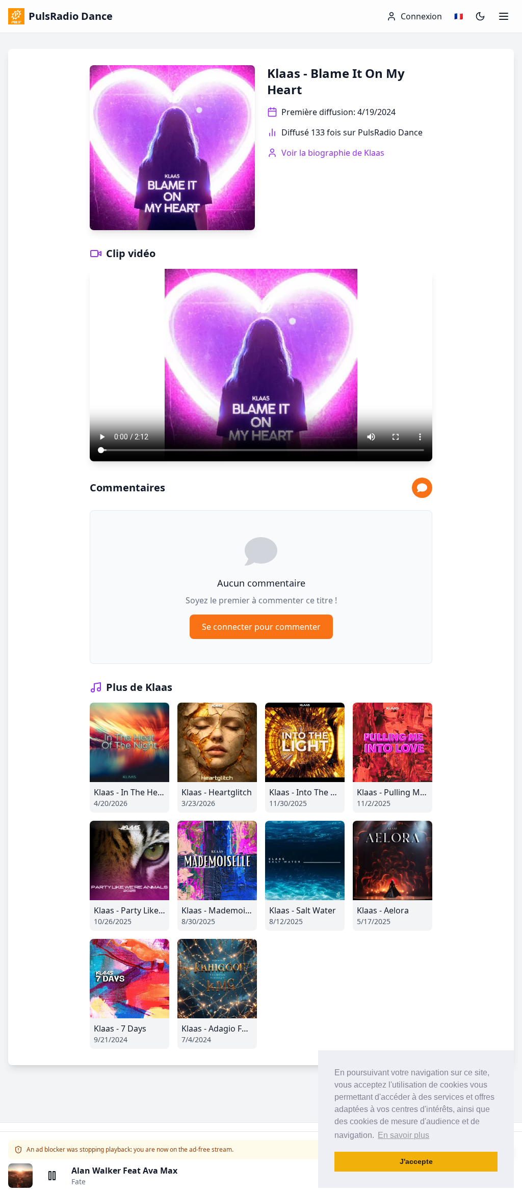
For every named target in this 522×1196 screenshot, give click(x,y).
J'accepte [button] (416, 1161)
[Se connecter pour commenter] (422, 488)
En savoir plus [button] (403, 1135)
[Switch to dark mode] (480, 16)
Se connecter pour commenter (261, 626)
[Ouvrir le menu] (503, 16)
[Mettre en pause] (52, 1175)
